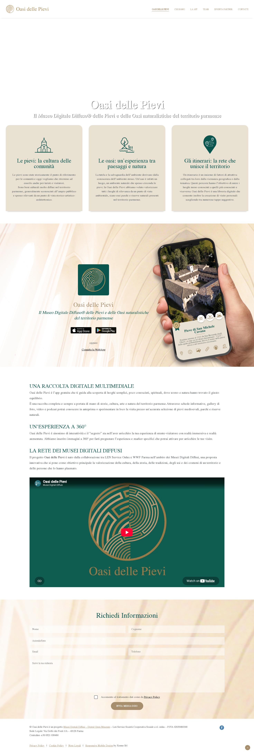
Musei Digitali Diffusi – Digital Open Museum (86, 727)
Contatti (243, 9)
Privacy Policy (152, 697)
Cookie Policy (56, 745)
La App (193, 9)
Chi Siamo (179, 9)
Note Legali (74, 745)
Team (206, 9)
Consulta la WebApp (93, 350)
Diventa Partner (223, 9)
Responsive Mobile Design (99, 745)
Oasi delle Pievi (160, 9)
